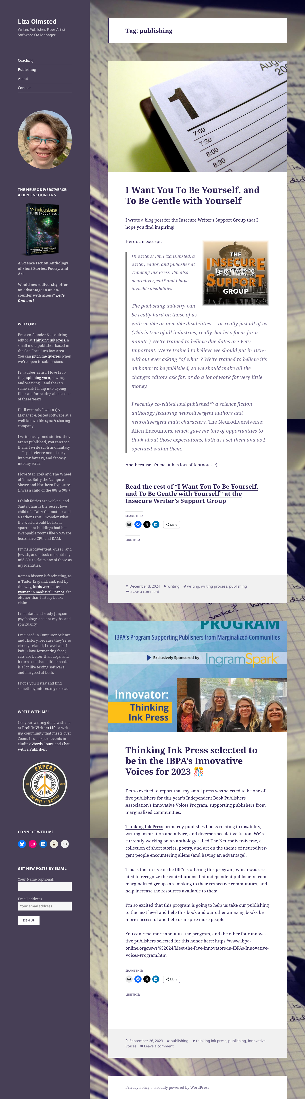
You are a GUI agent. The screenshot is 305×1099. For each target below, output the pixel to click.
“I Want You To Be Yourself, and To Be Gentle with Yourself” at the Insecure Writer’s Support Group (191, 493)
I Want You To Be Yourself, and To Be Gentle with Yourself (192, 195)
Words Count (42, 743)
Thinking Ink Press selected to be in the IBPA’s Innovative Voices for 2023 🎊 (191, 760)
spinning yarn (38, 377)
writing (173, 586)
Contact (24, 87)
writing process (214, 586)
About (23, 78)
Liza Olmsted (37, 21)
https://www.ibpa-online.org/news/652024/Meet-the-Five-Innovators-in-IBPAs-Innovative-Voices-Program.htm (197, 948)
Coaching (25, 60)
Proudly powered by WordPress (181, 1087)
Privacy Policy (137, 1087)
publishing (238, 586)
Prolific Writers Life (39, 727)
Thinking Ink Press (49, 340)
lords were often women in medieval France (41, 589)
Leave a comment (144, 591)
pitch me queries (46, 356)
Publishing (27, 69)
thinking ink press (211, 1040)
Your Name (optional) (36, 879)
